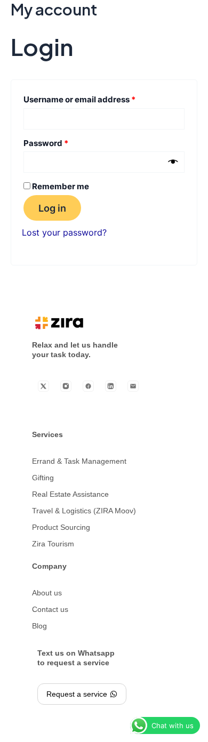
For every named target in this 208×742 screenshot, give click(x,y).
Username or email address (96, 98)
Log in (52, 208)
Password (63, 142)
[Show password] (173, 162)
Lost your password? (64, 232)
